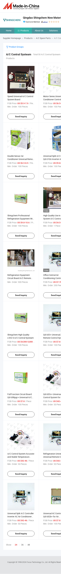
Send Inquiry (21, 116)
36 (22, 544)
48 (29, 544)
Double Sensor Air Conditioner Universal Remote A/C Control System (20, 159)
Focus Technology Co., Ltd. (37, 562)
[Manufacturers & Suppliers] (21, 5)
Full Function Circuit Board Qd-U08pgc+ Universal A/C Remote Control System (19, 397)
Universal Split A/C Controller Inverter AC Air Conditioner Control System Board (20, 516)
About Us (39, 30)
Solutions (53, 30)
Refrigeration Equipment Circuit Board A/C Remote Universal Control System (19, 278)
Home (8, 30)
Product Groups (16, 46)
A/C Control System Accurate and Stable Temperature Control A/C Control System (20, 456)
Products (24, 30)
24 (16, 545)
